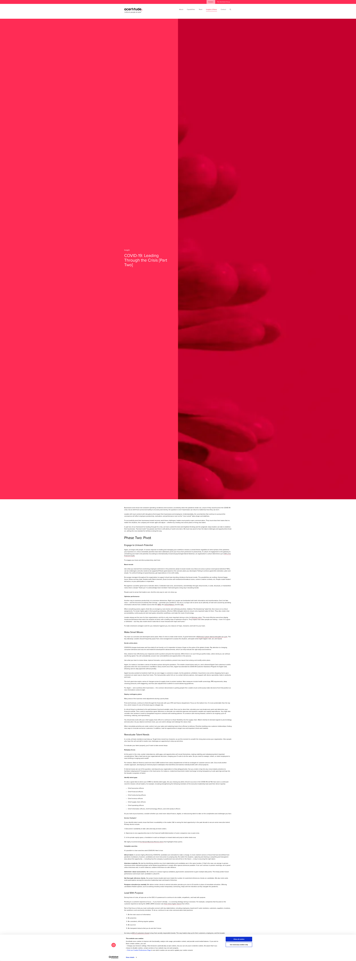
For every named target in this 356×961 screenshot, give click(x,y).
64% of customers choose (140, 933)
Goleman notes (197, 617)
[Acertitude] (133, 10)
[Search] (230, 9)
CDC (182, 605)
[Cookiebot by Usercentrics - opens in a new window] (114, 957)
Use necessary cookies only (239, 944)
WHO (159, 605)
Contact (223, 9)
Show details (130, 957)
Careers (210, 2)
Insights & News (211, 9)
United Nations (169, 605)
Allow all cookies (238, 939)
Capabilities (191, 9)
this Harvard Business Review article (152, 842)
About (181, 9)
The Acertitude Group (223, 2)
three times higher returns (172, 904)
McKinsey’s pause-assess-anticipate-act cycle (212, 637)
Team (200, 9)
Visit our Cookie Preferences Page (139, 950)
